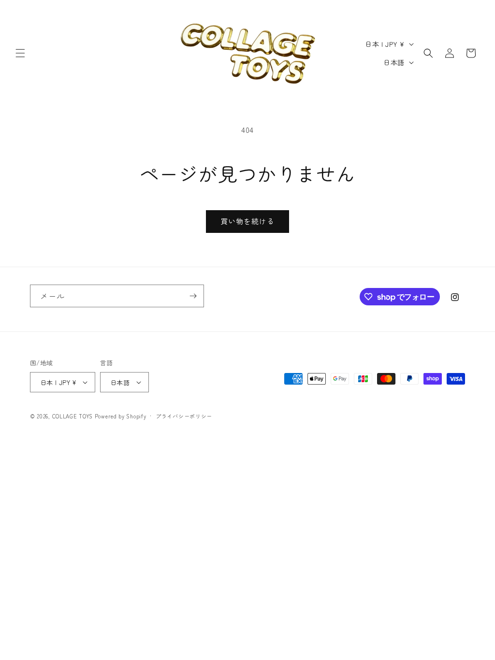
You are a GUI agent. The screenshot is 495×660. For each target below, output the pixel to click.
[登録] (193, 296)
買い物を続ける (247, 221)
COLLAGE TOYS (72, 416)
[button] (20, 53)
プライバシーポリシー (184, 416)
